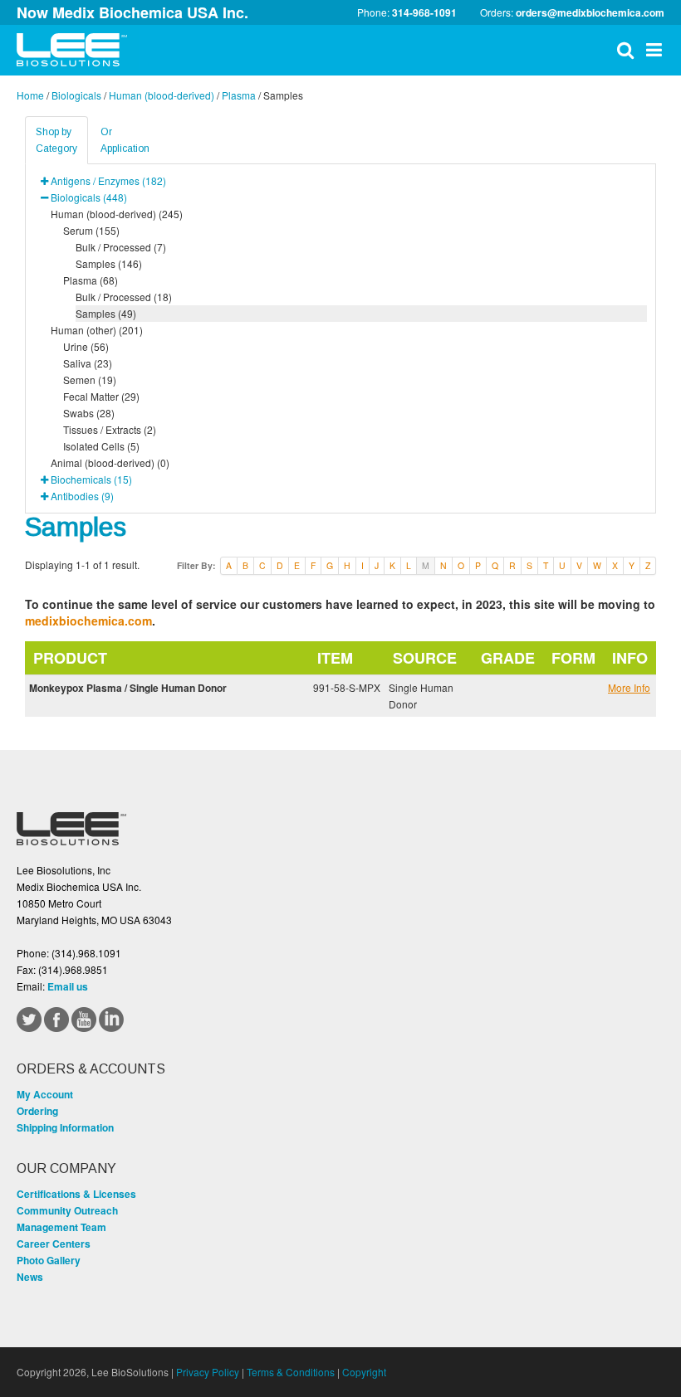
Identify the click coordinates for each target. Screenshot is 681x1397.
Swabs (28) (89, 413)
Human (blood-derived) (161, 95)
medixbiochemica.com (88, 620)
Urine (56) (86, 346)
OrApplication (124, 140)
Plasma (239, 95)
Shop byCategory (56, 140)
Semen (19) (89, 379)
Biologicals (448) (89, 197)
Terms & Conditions (291, 1372)
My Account (45, 1094)
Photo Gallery (49, 1260)
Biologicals (76, 95)
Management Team (61, 1226)
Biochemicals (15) (91, 479)
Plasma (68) (90, 280)
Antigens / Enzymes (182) (108, 180)
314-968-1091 (424, 12)
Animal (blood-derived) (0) (110, 462)
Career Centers (54, 1243)
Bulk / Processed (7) (121, 247)
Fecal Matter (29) (101, 396)
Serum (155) (91, 230)
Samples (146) (109, 263)
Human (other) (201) (97, 330)
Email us (67, 986)
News (30, 1276)
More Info (629, 687)
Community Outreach (67, 1210)
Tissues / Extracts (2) (109, 429)
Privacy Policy (207, 1372)
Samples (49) (106, 313)
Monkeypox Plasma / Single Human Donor (128, 687)
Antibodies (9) (82, 496)
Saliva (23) (87, 363)
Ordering (37, 1110)
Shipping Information (65, 1127)
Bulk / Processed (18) (124, 297)
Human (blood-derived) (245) (117, 214)
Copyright (364, 1372)
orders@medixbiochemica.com (590, 12)
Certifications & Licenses (76, 1193)
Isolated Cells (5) (101, 446)
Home (30, 95)
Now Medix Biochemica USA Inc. (132, 12)
